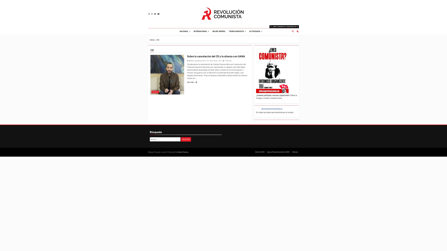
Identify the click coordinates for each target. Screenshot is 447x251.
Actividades (254, 31)
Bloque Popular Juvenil (197, 60)
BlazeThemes (183, 152)
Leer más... (191, 82)
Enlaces (295, 152)
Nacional (184, 31)
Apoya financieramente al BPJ (278, 152)
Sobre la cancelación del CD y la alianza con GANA (216, 56)
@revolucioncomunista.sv (271, 109)
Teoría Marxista (236, 31)
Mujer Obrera (218, 31)
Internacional (200, 31)
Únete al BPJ (260, 152)
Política (155, 92)
